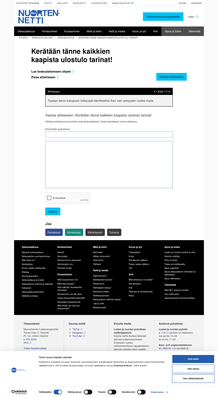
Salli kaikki (193, 359)
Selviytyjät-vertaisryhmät (68, 301)
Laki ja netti (98, 303)
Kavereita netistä (101, 291)
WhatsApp (74, 232)
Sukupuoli (26, 287)
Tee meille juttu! (171, 294)
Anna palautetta (123, 3)
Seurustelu (62, 256)
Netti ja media (100, 270)
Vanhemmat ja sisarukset (69, 260)
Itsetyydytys (27, 264)
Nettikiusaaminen (101, 295)
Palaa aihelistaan (43, 77)
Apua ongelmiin (171, 267)
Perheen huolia (64, 267)
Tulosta (114, 232)
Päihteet (97, 264)
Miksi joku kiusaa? (65, 283)
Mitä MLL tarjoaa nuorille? (176, 289)
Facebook (54, 232)
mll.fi (26, 342)
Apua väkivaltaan (172, 278)
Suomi (182, 3)
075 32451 (31, 339)
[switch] (88, 392)
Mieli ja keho (100, 247)
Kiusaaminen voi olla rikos (69, 294)
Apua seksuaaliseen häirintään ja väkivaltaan (179, 273)
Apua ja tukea (172, 247)
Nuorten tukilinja (172, 256)
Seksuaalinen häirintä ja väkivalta (37, 283)
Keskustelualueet (42, 37)
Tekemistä (170, 284)
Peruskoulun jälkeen (138, 260)
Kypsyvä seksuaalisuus (32, 252)
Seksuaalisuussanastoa (33, 291)
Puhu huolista (170, 260)
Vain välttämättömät (193, 378)
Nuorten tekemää (27, 3)
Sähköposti (95, 232)
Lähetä (52, 211)
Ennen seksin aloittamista (34, 267)
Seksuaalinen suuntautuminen (36, 256)
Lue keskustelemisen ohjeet (51, 71)
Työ (130, 267)
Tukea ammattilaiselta (174, 264)
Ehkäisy (25, 271)
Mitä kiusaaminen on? (67, 279)
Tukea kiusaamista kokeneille (71, 297)
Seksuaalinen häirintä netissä (107, 299)
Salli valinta (193, 368)
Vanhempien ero (65, 264)
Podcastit (79, 3)
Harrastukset (135, 283)
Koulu (131, 256)
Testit (48, 3)
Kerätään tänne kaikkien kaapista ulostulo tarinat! (108, 37)
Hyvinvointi (98, 260)
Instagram (77, 332)
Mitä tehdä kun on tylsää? (141, 279)
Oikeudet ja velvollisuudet (141, 291)
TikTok (75, 329)
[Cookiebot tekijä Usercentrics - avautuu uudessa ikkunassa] (19, 392)
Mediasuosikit (99, 307)
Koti (130, 287)
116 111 (165, 332)
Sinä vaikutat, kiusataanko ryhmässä (69, 289)
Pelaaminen (98, 283)
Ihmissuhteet (64, 247)
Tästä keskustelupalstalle (163, 16)
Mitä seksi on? (28, 260)
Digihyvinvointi (99, 275)
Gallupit (62, 3)
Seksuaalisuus (66, 37)
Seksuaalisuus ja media (33, 279)
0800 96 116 (169, 348)
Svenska (196, 3)
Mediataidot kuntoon (102, 279)
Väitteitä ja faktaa (30, 295)
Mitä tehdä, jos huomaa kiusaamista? (68, 307)
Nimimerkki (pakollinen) (57, 129)
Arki (131, 274)
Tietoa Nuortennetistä (35, 348)
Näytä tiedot (157, 392)
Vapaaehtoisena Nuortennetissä (179, 297)
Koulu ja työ (135, 247)
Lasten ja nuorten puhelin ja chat (179, 252)
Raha (131, 295)
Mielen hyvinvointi (101, 256)
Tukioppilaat (99, 3)
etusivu (23, 37)
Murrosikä (97, 252)
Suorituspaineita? (30, 276)
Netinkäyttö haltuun (102, 287)
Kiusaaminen (64, 274)
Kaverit (60, 252)
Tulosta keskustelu (171, 77)
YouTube (77, 336)
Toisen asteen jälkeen (139, 264)
